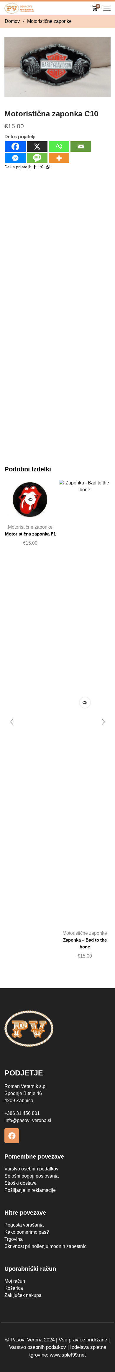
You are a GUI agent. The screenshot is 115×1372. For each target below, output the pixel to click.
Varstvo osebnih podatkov (31, 1168)
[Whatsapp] (59, 146)
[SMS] (37, 158)
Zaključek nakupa (23, 1295)
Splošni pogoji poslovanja (31, 1175)
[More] (59, 158)
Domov (12, 21)
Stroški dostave (20, 1183)
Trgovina (13, 1239)
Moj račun (14, 1281)
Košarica (13, 1288)
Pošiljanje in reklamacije (30, 1190)
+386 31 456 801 (22, 1113)
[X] (37, 146)
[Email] (80, 146)
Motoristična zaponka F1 (30, 534)
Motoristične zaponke (49, 21)
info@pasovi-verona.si (27, 1120)
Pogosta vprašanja (24, 1224)
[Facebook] (15, 146)
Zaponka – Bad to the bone (85, 943)
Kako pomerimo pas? (26, 1232)
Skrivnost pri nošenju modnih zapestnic (45, 1246)
